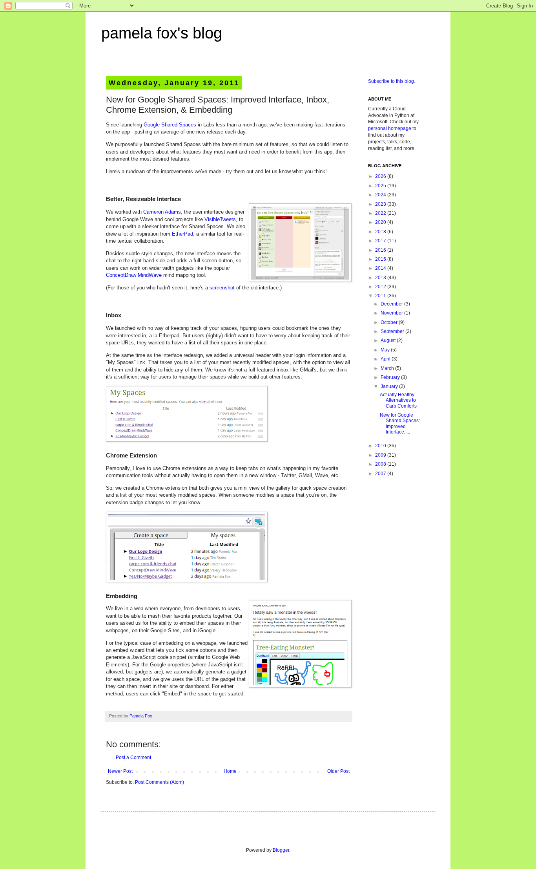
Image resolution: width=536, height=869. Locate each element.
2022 (381, 213)
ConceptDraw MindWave (134, 275)
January (390, 386)
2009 (381, 455)
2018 (381, 231)
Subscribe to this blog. (391, 81)
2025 (381, 185)
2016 (381, 250)
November (392, 313)
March (388, 368)
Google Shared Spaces (170, 125)
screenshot (222, 288)
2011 (381, 295)
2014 (381, 268)
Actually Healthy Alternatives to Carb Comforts (398, 400)
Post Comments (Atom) (159, 782)
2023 (381, 204)
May (386, 350)
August (389, 340)
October (390, 322)
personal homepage (389, 128)
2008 (381, 464)
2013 (381, 277)
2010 (381, 445)
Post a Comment (133, 757)
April (386, 359)
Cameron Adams (162, 212)
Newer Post (120, 771)
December (392, 304)
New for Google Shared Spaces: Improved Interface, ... (400, 423)
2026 (381, 176)
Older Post (338, 771)
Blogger (281, 850)
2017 (381, 240)
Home (230, 771)
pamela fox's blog (161, 33)
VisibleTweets (220, 219)
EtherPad (182, 234)
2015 (381, 259)
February (391, 377)
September (393, 331)
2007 (381, 473)
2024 (381, 195)
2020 (381, 222)
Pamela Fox (140, 715)
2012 (381, 286)
